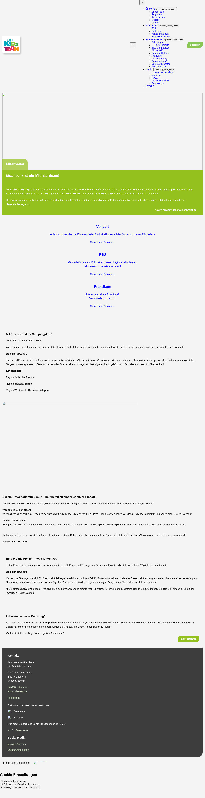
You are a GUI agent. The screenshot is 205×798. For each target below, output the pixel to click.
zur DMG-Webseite (18, 730)
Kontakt (155, 22)
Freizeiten (156, 56)
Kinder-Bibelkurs (160, 80)
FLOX (154, 78)
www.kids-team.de (17, 691)
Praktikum (156, 31)
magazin (156, 75)
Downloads (157, 83)
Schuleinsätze (159, 66)
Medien (149, 69)
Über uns (150, 8)
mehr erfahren (189, 639)
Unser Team (157, 11)
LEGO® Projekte (160, 45)
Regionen (156, 14)
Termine (149, 86)
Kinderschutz (158, 17)
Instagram (18, 750)
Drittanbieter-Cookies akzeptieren (21, 784)
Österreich (19, 711)
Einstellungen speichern (11, 787)
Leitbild (155, 20)
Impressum (14, 698)
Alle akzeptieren (32, 787)
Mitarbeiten (151, 25)
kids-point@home (160, 53)
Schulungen (157, 42)
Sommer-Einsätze (160, 36)
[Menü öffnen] (133, 44)
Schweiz (18, 717)
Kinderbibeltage (159, 58)
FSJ (153, 28)
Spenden (195, 45)
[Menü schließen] (142, 2)
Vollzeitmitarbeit (159, 34)
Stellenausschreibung (176, 210)
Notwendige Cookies (14, 781)
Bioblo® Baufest (160, 47)
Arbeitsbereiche (153, 39)
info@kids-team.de (18, 687)
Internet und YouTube (162, 72)
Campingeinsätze (160, 61)
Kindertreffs (157, 50)
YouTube (17, 744)
